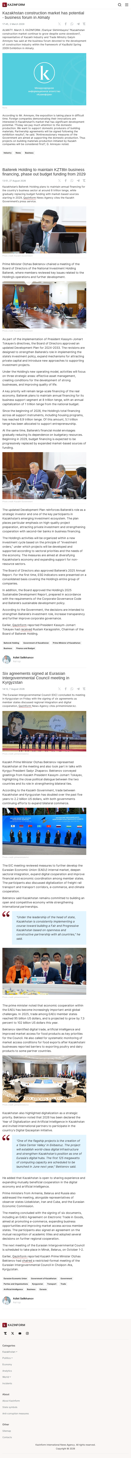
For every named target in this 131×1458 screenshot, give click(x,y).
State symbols (9, 1407)
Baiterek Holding (11, 643)
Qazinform (29, 197)
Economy (7, 1364)
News (18, 153)
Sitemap (6, 1430)
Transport (51, 1284)
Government (66, 1278)
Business (29, 153)
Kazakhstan (8, 1351)
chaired (27, 1260)
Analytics (7, 1370)
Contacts (7, 1437)
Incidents (7, 1383)
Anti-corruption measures (15, 1413)
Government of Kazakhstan (36, 643)
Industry (8, 153)
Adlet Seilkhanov (23, 657)
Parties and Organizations (16, 1284)
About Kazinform (11, 1400)
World (5, 1376)
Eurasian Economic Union (15, 1278)
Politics (6, 1358)
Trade (63, 1284)
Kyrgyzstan (37, 1284)
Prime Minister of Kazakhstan (66, 643)
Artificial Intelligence (13, 1289)
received (26, 629)
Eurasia (43, 1289)
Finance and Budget (25, 648)
